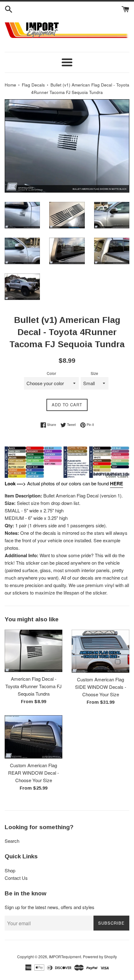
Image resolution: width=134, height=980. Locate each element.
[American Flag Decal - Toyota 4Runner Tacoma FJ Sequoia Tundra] (33, 651)
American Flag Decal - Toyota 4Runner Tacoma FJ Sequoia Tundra (33, 686)
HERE (116, 483)
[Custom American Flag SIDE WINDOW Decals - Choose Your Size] (100, 651)
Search (12, 841)
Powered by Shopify (100, 956)
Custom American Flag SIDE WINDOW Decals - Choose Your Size (100, 687)
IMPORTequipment (65, 956)
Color (51, 373)
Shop (10, 870)
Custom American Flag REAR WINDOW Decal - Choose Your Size (33, 772)
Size (94, 373)
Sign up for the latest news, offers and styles (49, 907)
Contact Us (16, 878)
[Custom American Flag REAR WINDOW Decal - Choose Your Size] (33, 736)
